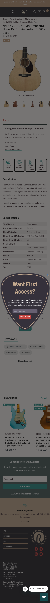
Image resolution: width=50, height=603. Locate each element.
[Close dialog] (48, 275)
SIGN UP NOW (25, 317)
